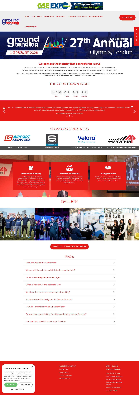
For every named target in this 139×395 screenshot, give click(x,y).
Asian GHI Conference (113, 373)
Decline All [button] (25, 384)
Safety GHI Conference (113, 369)
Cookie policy (64, 369)
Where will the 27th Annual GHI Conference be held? (50, 270)
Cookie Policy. (15, 380)
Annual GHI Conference (113, 387)
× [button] (32, 367)
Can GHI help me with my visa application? (46, 321)
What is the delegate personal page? (43, 277)
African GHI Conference (113, 379)
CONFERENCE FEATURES (77, 16)
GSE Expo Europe (111, 391)
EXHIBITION (48, 16)
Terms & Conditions (66, 375)
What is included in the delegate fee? (43, 285)
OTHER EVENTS (30, 26)
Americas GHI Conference (114, 376)
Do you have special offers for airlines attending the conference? (56, 314)
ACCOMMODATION (96, 16)
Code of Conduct (65, 378)
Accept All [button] (11, 384)
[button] (18, 389)
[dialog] (18, 378)
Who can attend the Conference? (41, 263)
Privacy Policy (64, 372)
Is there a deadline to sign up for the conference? (49, 299)
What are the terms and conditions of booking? (48, 292)
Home (27, 16)
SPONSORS (60, 16)
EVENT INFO (36, 16)
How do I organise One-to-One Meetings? (45, 307)
